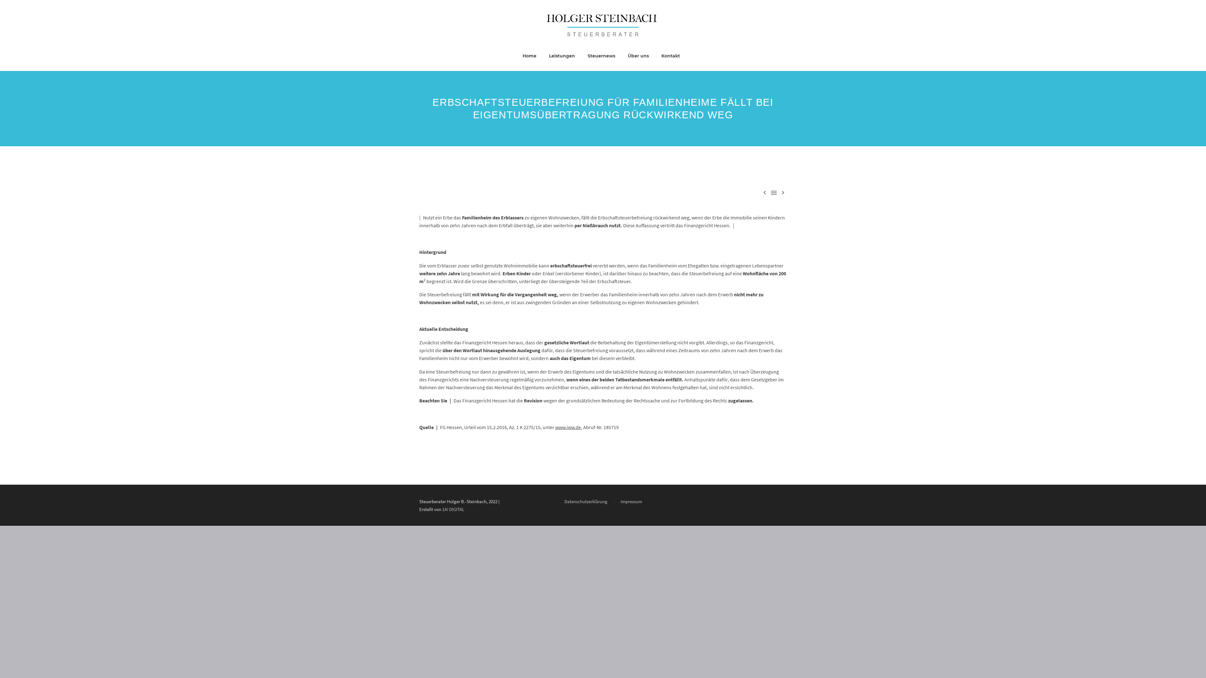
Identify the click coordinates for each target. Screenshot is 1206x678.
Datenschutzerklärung (585, 501)
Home (529, 56)
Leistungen (562, 56)
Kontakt (670, 56)
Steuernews (601, 56)
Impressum (631, 501)
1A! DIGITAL (453, 509)
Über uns (638, 56)
